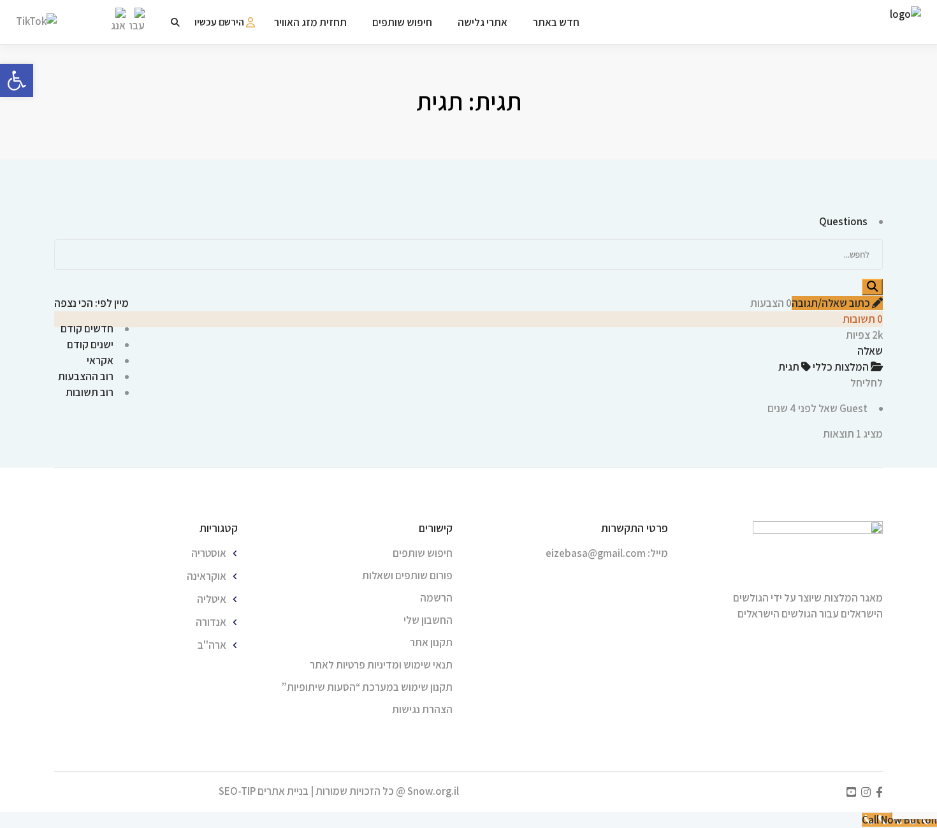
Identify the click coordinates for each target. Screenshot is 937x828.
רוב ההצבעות (85, 376)
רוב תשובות (89, 392)
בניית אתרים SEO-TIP (264, 791)
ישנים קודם (90, 344)
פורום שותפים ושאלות (407, 575)
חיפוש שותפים (423, 553)
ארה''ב (212, 645)
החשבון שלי (428, 620)
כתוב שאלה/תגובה (832, 303)
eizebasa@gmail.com (596, 553)
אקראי (100, 360)
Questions (843, 221)
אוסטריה (208, 553)
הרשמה (436, 598)
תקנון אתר (431, 642)
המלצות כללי (842, 367)
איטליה (211, 599)
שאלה (870, 351)
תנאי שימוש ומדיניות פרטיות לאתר (381, 665)
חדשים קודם (87, 329)
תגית (789, 367)
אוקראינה (206, 576)
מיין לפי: (91, 303)
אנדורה (211, 622)
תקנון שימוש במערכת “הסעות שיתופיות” (367, 687)
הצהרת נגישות (422, 709)
